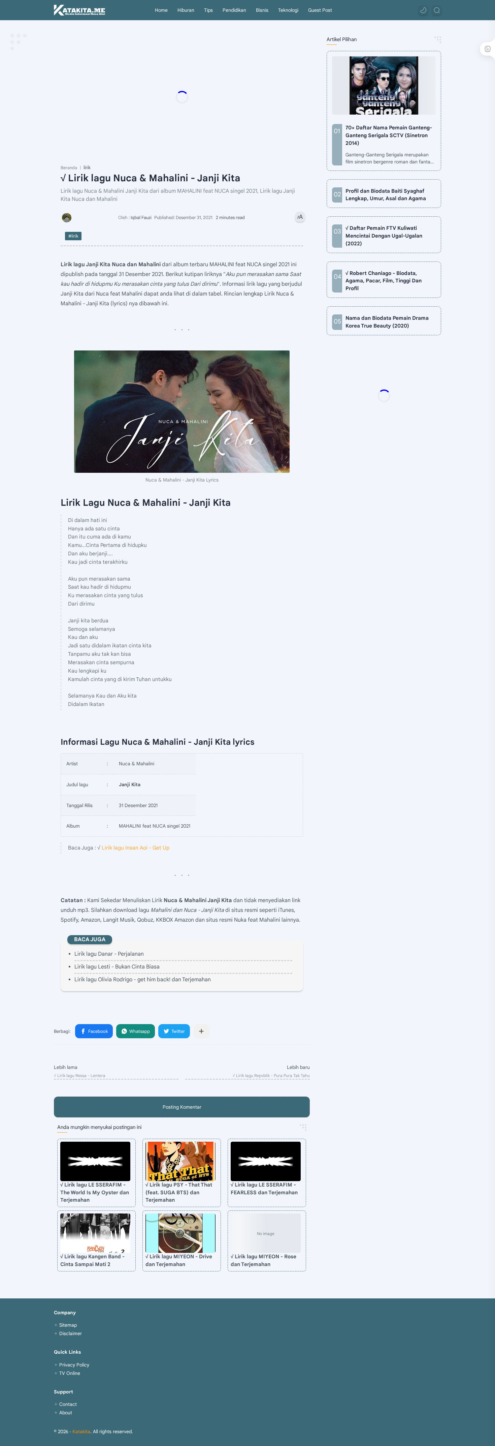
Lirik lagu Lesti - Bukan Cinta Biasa (117, 966)
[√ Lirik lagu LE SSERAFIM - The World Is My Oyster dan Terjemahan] (95, 1161)
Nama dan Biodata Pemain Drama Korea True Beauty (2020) (387, 322)
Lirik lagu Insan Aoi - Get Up (135, 847)
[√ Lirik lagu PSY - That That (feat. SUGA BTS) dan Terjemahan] (180, 1161)
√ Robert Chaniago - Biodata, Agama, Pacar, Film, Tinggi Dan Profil (383, 281)
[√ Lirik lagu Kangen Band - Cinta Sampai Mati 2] (95, 1233)
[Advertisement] (195, 97)
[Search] (437, 10)
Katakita (81, 1431)
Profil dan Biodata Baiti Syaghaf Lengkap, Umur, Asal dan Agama (385, 195)
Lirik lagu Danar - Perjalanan (109, 954)
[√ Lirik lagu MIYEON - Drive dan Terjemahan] (180, 1233)
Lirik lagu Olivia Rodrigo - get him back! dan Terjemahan (142, 979)
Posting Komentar (182, 1107)
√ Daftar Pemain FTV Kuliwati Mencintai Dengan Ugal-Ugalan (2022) (383, 236)
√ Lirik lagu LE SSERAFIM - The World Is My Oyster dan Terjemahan (94, 1192)
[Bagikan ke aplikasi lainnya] (201, 1031)
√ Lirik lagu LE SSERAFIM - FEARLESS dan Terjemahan (264, 1188)
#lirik (73, 236)
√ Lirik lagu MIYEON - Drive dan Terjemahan (178, 1260)
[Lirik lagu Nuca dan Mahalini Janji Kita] (182, 411)
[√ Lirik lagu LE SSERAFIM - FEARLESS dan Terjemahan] (266, 1161)
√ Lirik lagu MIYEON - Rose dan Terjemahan (263, 1260)
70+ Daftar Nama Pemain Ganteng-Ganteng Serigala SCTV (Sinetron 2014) (388, 135)
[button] (423, 10)
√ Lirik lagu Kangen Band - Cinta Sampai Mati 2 (92, 1260)
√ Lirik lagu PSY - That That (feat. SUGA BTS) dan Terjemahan (178, 1192)
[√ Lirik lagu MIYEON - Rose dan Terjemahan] (266, 1233)
